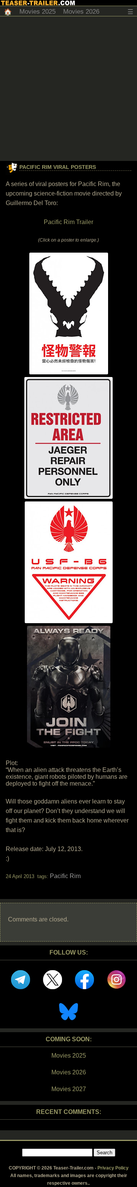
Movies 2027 (68, 1089)
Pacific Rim (65, 876)
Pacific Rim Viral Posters (57, 167)
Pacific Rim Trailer (68, 222)
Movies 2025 (37, 11)
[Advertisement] (68, 88)
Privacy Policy (113, 1168)
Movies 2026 (81, 11)
